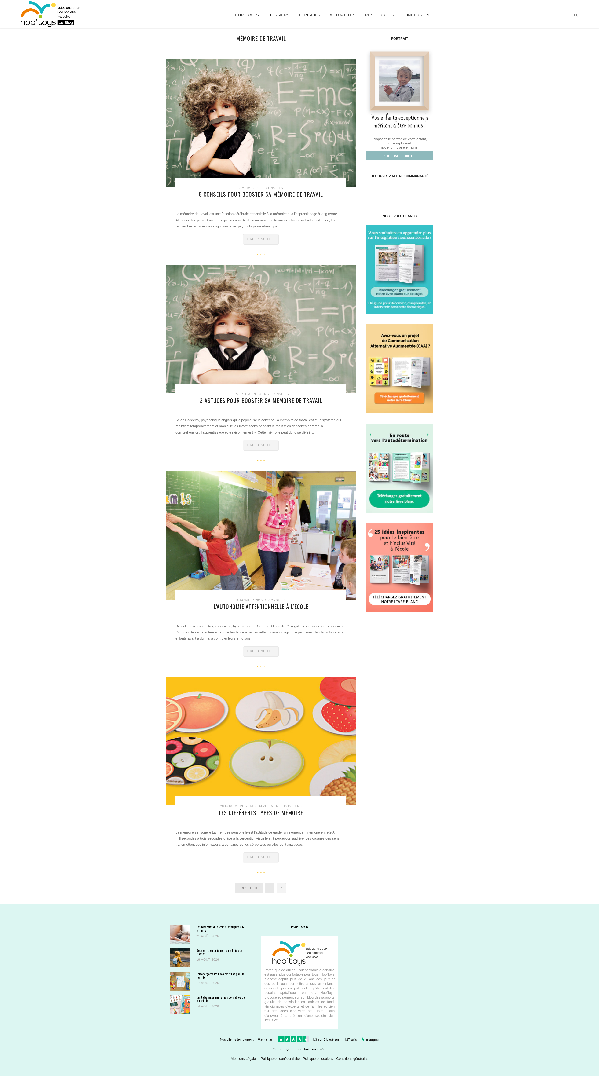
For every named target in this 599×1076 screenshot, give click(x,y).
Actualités (343, 15)
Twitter (426, 191)
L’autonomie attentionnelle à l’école (261, 606)
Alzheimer (268, 806)
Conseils (309, 15)
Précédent (248, 888)
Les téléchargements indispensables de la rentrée (220, 999)
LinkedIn (404, 191)
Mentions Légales (244, 1059)
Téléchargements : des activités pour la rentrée (220, 975)
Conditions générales (352, 1059)
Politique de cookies (318, 1059)
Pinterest (393, 191)
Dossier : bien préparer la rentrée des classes (219, 952)
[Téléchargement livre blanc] (399, 269)
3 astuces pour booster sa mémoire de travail (261, 400)
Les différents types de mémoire (261, 812)
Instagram (382, 191)
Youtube (415, 191)
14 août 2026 (207, 1006)
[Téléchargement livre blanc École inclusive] (399, 567)
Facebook (371, 191)
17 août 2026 (207, 983)
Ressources (379, 15)
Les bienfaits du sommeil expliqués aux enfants (220, 928)
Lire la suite (259, 239)
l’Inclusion (417, 15)
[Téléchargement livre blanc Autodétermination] (399, 468)
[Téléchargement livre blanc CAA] (399, 368)
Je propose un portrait (399, 155)
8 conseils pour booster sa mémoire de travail (261, 194)
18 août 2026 (207, 959)
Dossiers (279, 15)
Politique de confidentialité (280, 1059)
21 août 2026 (207, 936)
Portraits (247, 15)
